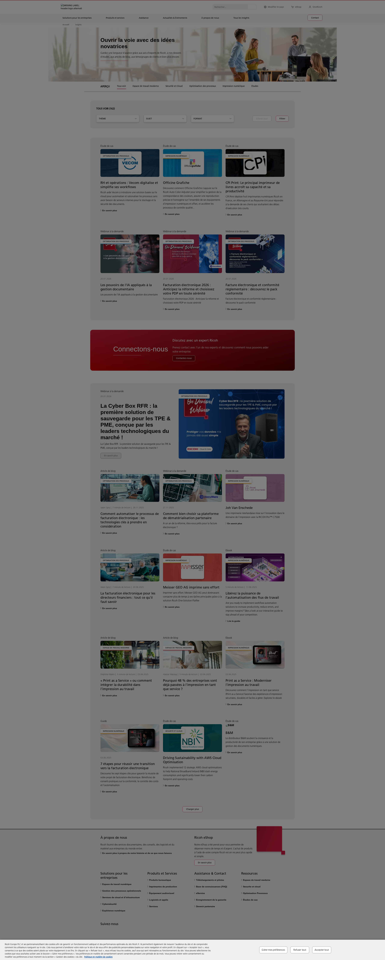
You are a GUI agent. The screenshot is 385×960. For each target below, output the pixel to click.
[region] (192, 950)
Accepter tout (322, 949)
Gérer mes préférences (273, 949)
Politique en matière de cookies (98, 956)
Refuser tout (299, 949)
